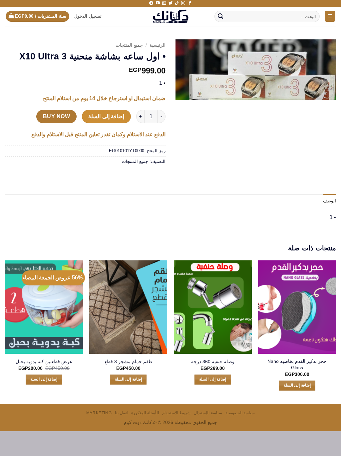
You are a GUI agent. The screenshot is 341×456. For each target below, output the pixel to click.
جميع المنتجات (129, 45)
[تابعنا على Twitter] (170, 3)
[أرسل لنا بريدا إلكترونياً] (164, 3)
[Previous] (336, 331)
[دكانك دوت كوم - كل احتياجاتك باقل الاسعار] (170, 16)
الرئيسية (158, 45)
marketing (99, 413)
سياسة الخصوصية (240, 413)
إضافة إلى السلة (106, 116)
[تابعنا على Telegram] (151, 3)
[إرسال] (220, 16)
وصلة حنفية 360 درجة (212, 361)
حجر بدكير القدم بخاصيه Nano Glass (297, 364)
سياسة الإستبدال (208, 413)
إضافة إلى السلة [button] (297, 385)
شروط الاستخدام (176, 413)
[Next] (5, 331)
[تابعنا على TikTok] (177, 3)
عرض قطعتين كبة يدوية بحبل (44, 361)
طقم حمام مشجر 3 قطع (128, 361)
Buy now (56, 116)
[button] (330, 16)
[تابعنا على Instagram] (183, 3)
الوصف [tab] (329, 200)
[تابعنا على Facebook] (190, 3)
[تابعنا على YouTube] (158, 3)
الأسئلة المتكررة (145, 413)
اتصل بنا (121, 413)
